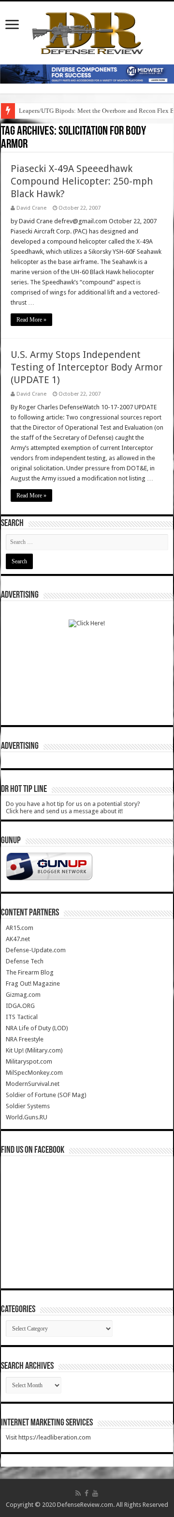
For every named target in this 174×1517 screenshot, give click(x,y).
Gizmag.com (23, 994)
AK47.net (18, 939)
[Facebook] (86, 1493)
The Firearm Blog (30, 972)
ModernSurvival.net (32, 1083)
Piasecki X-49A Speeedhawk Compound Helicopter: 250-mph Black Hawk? (82, 181)
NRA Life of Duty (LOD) (37, 1028)
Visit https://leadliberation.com (48, 1437)
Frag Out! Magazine (33, 983)
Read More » (31, 319)
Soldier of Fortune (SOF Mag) (46, 1095)
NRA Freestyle (25, 1039)
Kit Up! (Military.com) (34, 1050)
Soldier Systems (28, 1106)
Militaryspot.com (29, 1061)
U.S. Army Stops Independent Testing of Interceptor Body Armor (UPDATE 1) (86, 367)
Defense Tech (25, 961)
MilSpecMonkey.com (34, 1072)
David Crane (31, 208)
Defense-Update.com (36, 950)
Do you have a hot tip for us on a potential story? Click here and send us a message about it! (73, 807)
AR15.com (19, 927)
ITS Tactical (22, 1017)
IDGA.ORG (20, 1005)
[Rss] (78, 1493)
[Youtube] (95, 1493)
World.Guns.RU (26, 1117)
